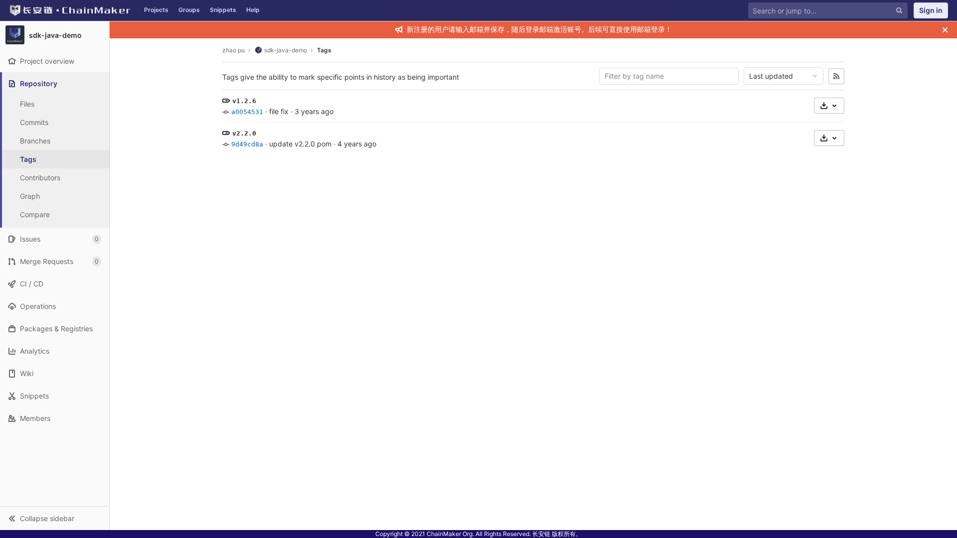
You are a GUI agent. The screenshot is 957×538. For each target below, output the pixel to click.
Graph (30, 196)
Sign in (931, 10)
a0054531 (247, 112)
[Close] (945, 30)
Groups (189, 9)
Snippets (223, 9)
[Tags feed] (836, 76)
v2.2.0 (244, 133)
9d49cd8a (247, 144)
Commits (34, 122)
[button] (54, 518)
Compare (35, 214)
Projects (156, 9)
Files (27, 104)
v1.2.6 (244, 101)
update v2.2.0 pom (300, 143)
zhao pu (233, 50)
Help (253, 9)
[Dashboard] (69, 10)
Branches (35, 140)
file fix (279, 111)
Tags (28, 159)
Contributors (40, 177)
